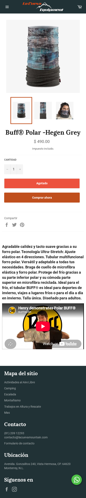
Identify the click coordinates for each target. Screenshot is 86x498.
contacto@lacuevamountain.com (26, 437)
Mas (7, 412)
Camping (10, 388)
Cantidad (10, 159)
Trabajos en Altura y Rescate (22, 406)
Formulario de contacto (19, 443)
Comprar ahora (42, 197)
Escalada (10, 394)
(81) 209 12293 (14, 433)
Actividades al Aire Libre (19, 382)
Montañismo (12, 400)
